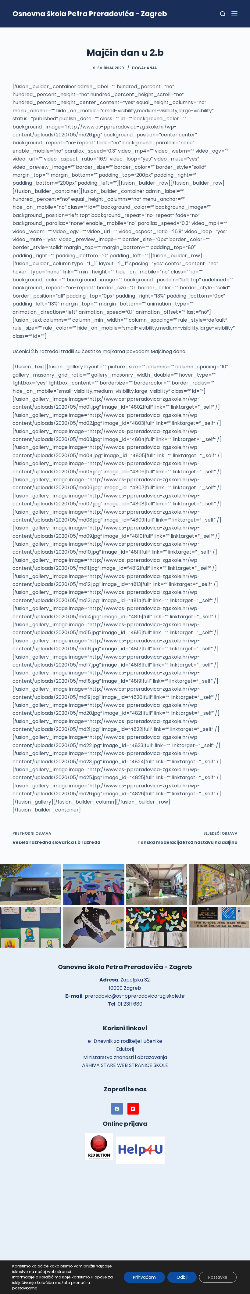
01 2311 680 (130, 1003)
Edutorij (125, 1049)
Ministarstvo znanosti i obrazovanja (125, 1057)
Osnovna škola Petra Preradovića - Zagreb (89, 14)
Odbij (182, 1277)
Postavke (217, 1277)
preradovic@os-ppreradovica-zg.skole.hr (135, 995)
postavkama (25, 1288)
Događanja (144, 67)
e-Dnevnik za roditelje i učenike (125, 1041)
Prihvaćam (144, 1277)
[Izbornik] (234, 14)
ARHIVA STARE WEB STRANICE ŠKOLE (125, 1065)
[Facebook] (117, 1109)
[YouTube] (133, 1109)
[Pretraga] (222, 13)
